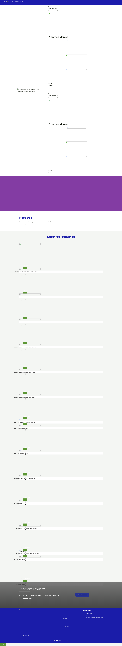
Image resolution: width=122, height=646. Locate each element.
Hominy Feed (18, 503)
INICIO (49, 6)
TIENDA (50, 83)
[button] (82, 595)
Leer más (25, 268)
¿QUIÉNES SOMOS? (53, 8)
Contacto (50, 85)
